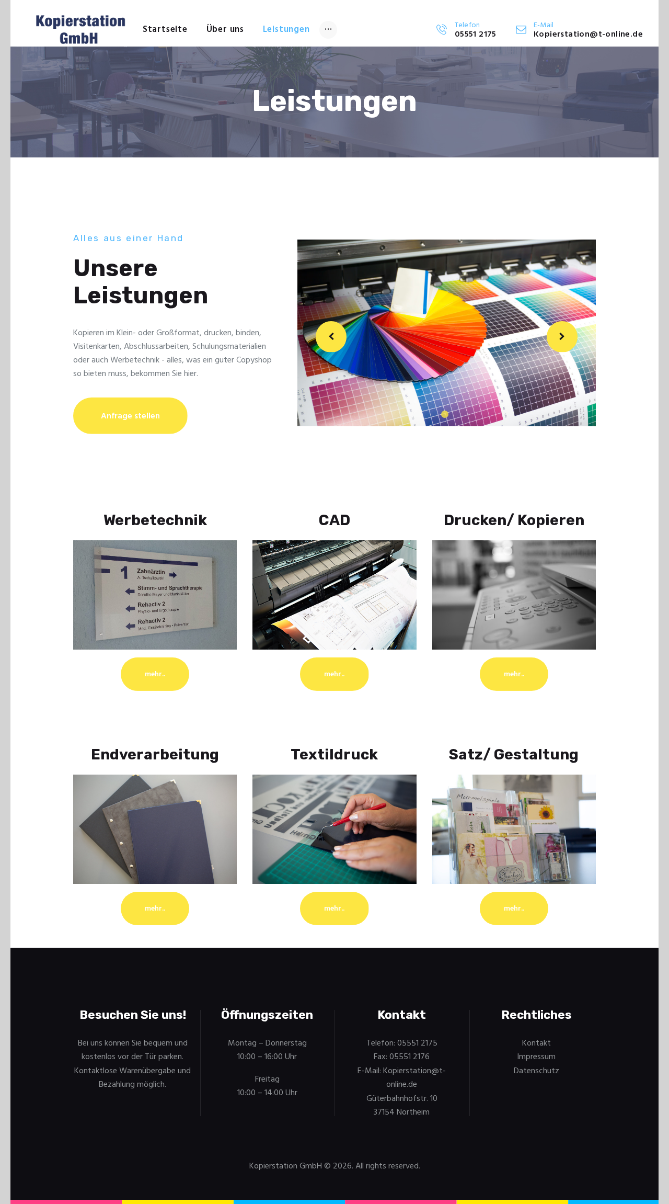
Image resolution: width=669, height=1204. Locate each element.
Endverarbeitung (155, 754)
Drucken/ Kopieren (514, 520)
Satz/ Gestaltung (514, 754)
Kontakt (536, 1043)
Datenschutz (536, 1071)
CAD (334, 520)
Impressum (536, 1057)
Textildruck (334, 754)
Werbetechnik (155, 520)
